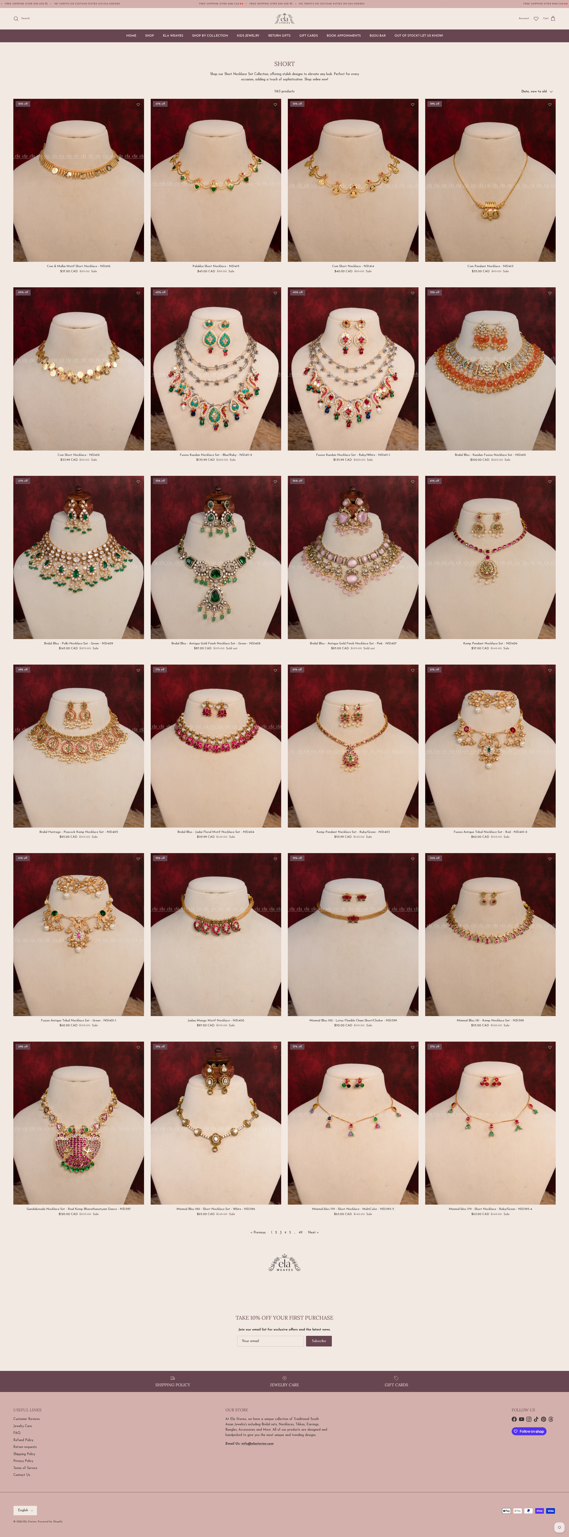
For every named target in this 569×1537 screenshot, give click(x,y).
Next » (313, 1232)
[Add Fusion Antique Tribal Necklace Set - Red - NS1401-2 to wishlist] (549, 670)
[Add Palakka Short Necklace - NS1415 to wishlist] (275, 104)
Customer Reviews (26, 1419)
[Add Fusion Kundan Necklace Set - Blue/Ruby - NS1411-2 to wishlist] (275, 293)
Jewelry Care (22, 1426)
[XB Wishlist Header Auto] (536, 18)
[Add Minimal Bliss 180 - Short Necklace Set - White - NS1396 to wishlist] (275, 1047)
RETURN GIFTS (279, 36)
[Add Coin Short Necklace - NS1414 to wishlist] (412, 104)
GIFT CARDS (308, 36)
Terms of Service (25, 1468)
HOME (131, 36)
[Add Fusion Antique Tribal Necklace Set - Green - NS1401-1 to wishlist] (138, 858)
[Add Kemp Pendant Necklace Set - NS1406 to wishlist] (549, 481)
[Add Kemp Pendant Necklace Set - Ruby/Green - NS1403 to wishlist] (412, 670)
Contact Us (21, 1475)
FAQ (16, 1433)
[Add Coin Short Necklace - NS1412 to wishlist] (138, 293)
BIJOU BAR (378, 36)
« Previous (258, 1232)
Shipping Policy (24, 1454)
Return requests (25, 1447)
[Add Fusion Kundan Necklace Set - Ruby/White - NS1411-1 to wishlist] (412, 293)
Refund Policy (23, 1440)
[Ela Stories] (284, 18)
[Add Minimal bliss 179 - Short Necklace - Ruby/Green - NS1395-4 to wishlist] (549, 1047)
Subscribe (319, 1341)
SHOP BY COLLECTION (210, 36)
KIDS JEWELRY (248, 36)
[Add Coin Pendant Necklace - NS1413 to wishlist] (549, 104)
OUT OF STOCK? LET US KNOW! (419, 36)
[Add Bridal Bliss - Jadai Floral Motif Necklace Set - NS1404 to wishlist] (275, 670)
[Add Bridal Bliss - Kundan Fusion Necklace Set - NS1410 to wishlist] (549, 293)
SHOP (149, 36)
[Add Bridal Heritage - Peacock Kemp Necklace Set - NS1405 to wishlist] (138, 670)
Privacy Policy (23, 1461)
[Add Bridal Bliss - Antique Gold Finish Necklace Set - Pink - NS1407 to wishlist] (412, 481)
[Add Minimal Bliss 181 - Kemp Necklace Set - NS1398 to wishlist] (549, 858)
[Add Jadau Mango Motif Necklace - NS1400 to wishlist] (275, 858)
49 (301, 1232)
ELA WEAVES (173, 36)
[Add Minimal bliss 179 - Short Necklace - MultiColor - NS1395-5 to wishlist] (412, 1047)
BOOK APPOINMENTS (344, 36)
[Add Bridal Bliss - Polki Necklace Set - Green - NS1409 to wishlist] (138, 481)
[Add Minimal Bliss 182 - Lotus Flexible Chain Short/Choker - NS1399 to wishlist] (412, 858)
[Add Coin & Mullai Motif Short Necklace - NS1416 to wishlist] (138, 104)
